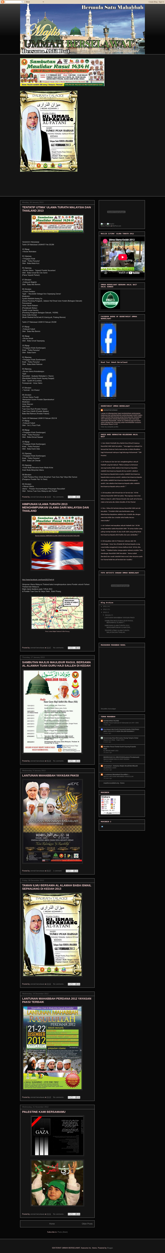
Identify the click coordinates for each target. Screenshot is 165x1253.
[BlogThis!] (71, 497)
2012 (105, 609)
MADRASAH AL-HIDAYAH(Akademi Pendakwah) (121, 757)
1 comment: (58, 871)
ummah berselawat (110, 410)
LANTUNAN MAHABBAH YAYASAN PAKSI (50, 775)
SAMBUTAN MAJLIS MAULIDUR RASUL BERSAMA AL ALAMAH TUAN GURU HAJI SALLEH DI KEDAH (56, 664)
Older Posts (87, 1224)
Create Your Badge (107, 354)
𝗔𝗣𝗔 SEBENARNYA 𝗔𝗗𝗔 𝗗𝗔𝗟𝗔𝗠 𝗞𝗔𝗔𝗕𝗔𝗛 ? (119, 731)
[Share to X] (74, 497)
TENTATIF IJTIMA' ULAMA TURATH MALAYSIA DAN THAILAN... (117, 631)
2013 (105, 612)
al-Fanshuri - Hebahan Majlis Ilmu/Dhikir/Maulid (121, 766)
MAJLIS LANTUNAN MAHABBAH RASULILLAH (118, 776)
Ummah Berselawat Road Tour (110, 366)
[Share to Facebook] (76, 497)
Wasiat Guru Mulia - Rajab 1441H (114, 740)
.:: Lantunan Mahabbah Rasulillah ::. (117, 774)
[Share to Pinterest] (79, 497)
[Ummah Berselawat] (108, 353)
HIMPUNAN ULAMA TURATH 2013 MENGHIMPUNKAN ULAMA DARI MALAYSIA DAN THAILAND (55, 507)
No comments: (59, 497)
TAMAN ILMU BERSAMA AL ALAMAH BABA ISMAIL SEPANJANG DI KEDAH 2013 (56, 887)
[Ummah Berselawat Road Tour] (108, 396)
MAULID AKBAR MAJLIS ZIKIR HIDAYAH (116, 759)
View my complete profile (109, 427)
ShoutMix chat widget (108, 709)
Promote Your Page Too (108, 398)
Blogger (110, 1248)
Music (103, 226)
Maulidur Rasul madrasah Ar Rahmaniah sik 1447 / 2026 (121, 723)
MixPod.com (116, 226)
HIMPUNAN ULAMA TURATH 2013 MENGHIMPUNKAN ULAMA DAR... (118, 626)
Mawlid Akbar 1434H (110, 768)
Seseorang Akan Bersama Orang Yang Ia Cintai (121, 738)
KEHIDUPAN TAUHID (111, 721)
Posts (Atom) (63, 1232)
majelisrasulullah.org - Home (114, 783)
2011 (105, 606)
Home (52, 1224)
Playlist (107, 226)
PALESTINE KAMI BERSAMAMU (43, 1111)
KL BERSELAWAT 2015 (111, 750)
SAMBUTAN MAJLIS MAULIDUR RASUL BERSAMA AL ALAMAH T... (119, 621)
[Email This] (69, 497)
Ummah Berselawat (107, 322)
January (108, 615)
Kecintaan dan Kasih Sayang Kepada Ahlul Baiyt (121, 729)
